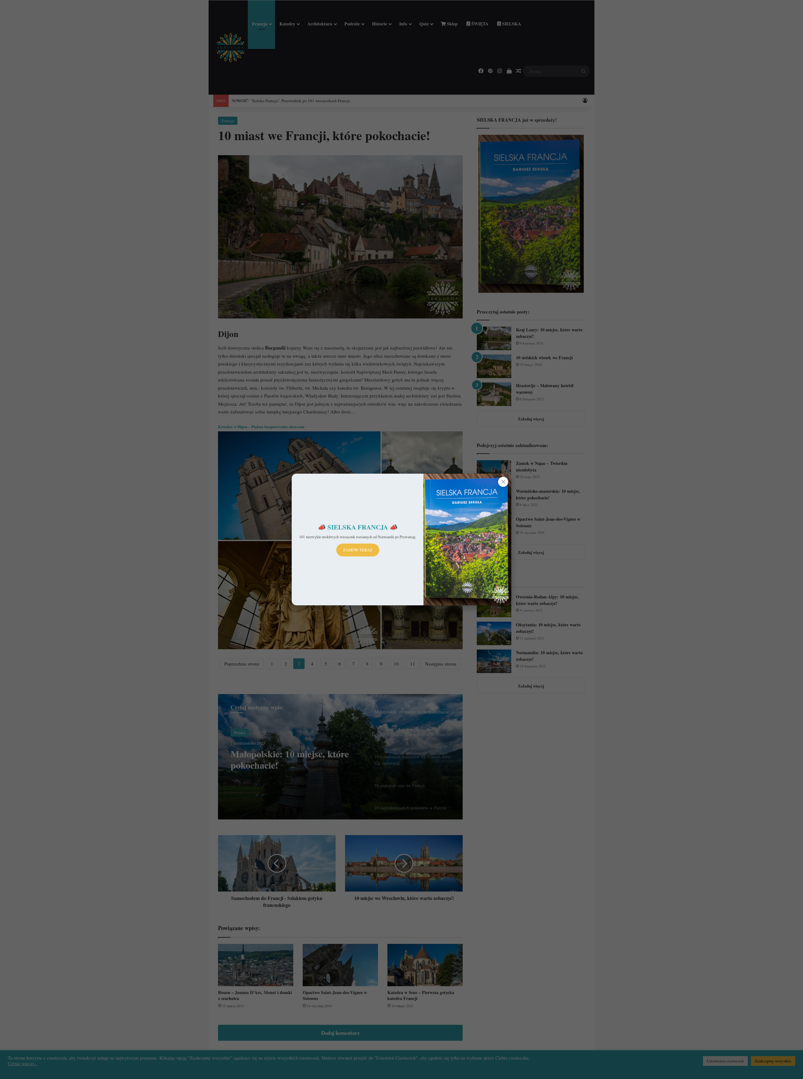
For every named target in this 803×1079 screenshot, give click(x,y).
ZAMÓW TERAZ (357, 549)
